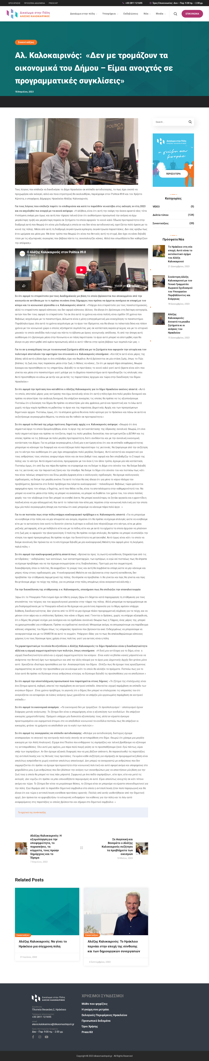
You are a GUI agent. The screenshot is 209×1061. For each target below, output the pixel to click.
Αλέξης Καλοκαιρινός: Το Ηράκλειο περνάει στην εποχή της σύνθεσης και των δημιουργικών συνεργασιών (114, 946)
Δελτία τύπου (160, 215)
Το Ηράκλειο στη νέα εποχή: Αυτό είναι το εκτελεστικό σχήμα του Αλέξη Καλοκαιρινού (180, 254)
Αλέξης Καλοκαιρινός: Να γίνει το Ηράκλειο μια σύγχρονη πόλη (43, 944)
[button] (175, 13)
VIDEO (156, 206)
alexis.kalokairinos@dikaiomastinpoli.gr (53, 1024)
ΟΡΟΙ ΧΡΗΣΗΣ (14, 3)
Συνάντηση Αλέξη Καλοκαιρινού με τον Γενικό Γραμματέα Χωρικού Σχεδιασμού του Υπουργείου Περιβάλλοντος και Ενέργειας (180, 287)
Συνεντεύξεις (26, 42)
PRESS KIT (53, 3)
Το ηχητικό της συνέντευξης (32, 812)
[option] (47, 924)
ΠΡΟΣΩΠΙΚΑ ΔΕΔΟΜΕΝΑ (34, 3)
